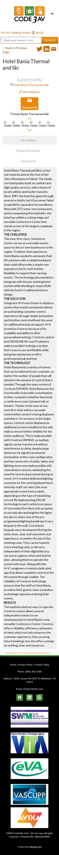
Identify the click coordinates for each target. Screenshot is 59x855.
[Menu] (52, 14)
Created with (29, 847)
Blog (46, 664)
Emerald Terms (12, 653)
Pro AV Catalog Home (15, 32)
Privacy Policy (27, 653)
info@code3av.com (33, 689)
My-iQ (39, 32)
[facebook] (19, 697)
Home (13, 664)
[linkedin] (29, 697)
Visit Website (31, 92)
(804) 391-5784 (33, 671)
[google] (39, 697)
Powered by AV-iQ (43, 653)
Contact (38, 664)
